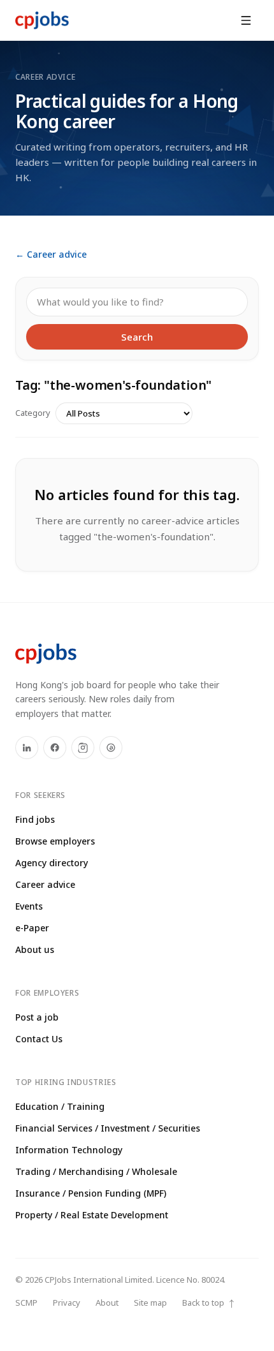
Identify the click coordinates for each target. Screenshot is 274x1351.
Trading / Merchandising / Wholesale (96, 1171)
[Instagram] (82, 747)
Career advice (45, 884)
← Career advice (51, 254)
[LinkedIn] (26, 747)
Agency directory (51, 863)
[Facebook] (54, 747)
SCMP (26, 1302)
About (107, 1302)
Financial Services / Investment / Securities (107, 1128)
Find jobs (35, 819)
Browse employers (55, 841)
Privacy (66, 1302)
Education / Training (60, 1106)
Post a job (37, 1017)
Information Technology (68, 1150)
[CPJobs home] (42, 20)
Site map (150, 1302)
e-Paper (32, 928)
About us (34, 949)
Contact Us (38, 1039)
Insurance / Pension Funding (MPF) (90, 1193)
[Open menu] (246, 20)
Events (29, 906)
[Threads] (110, 747)
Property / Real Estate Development (91, 1215)
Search (137, 336)
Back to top (209, 1303)
